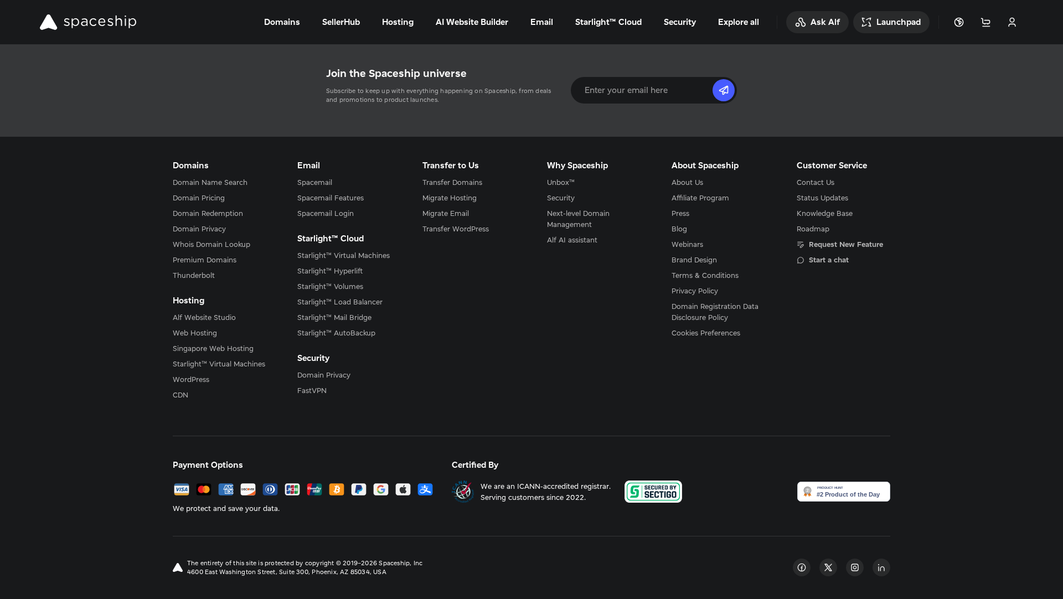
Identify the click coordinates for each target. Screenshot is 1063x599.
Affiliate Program (700, 197)
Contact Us (815, 182)
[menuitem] (219, 182)
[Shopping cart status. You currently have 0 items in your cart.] (985, 22)
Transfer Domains (452, 182)
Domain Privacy (199, 228)
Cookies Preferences (706, 332)
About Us (687, 182)
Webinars (687, 244)
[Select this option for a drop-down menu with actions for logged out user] (1012, 22)
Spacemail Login (325, 213)
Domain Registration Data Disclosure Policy (715, 312)
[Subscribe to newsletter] (724, 90)
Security (561, 197)
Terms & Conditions (705, 275)
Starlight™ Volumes (330, 286)
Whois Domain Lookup (211, 244)
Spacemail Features (330, 197)
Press (680, 213)
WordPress (191, 379)
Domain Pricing (199, 197)
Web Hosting (195, 332)
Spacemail (314, 182)
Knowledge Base (825, 213)
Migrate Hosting (449, 197)
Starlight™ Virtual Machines (219, 363)
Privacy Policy (695, 290)
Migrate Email (445, 213)
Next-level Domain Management (578, 219)
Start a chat (829, 259)
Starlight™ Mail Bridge (334, 317)
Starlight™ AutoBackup (336, 332)
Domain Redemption (208, 213)
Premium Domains (204, 259)
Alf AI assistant (572, 239)
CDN (180, 394)
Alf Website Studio (204, 317)
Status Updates (822, 197)
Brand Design (694, 259)
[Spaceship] (88, 22)
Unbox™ (561, 182)
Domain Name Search (210, 182)
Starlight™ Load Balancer (340, 301)
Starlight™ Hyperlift (330, 270)
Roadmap (813, 228)
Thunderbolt (194, 275)
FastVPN (312, 390)
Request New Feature (846, 244)
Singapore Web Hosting (213, 348)
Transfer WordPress (455, 228)
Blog (679, 228)
